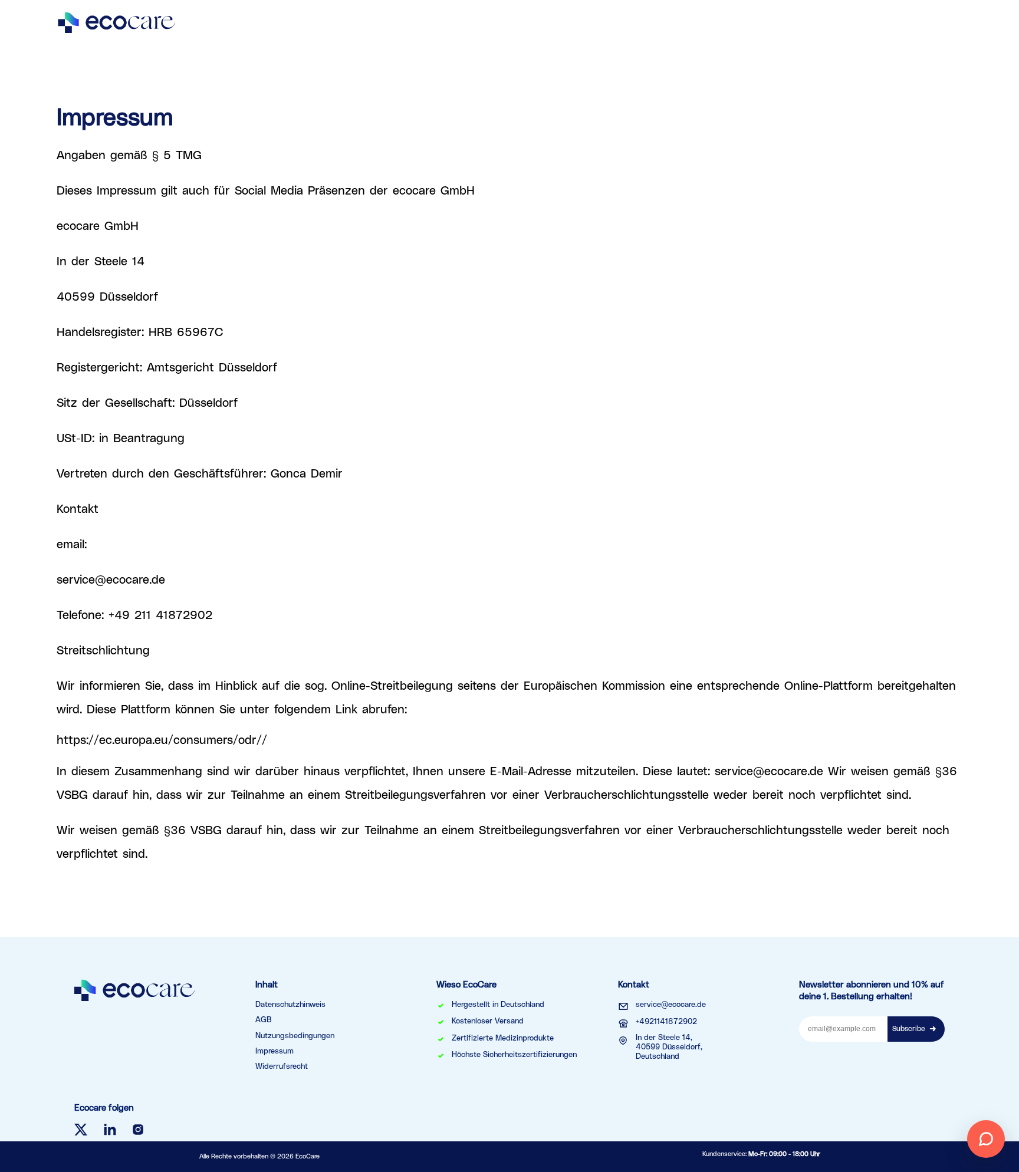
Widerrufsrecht (281, 1067)
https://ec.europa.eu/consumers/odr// (162, 740)
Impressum (274, 1051)
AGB (263, 1020)
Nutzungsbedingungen (294, 1036)
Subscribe (908, 1028)
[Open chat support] (986, 1139)
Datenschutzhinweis (290, 1005)
